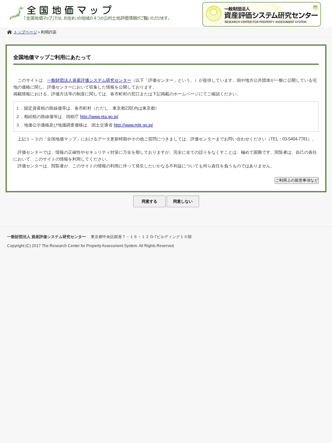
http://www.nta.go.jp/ (99, 116)
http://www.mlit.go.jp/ (133, 125)
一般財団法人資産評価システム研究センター (89, 80)
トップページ (25, 32)
